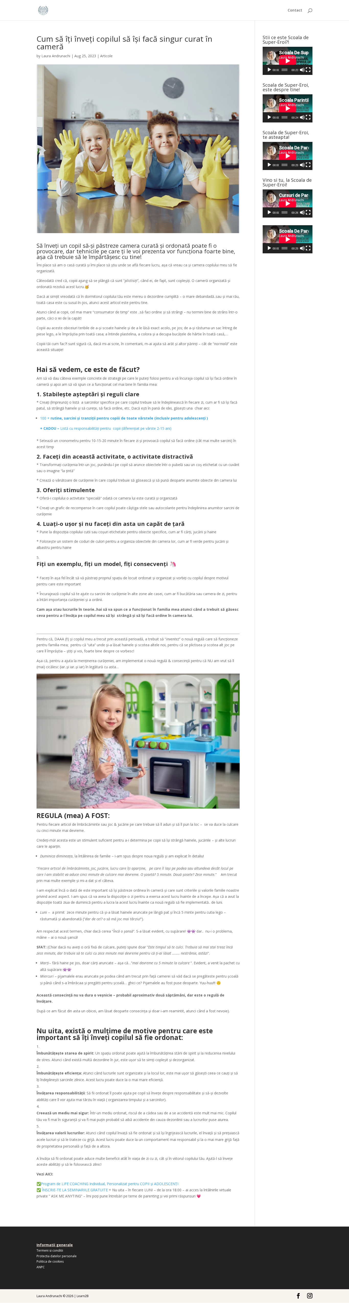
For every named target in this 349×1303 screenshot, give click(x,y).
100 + (45, 418)
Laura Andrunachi (55, 55)
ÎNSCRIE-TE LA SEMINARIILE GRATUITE (74, 1189)
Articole (106, 55)
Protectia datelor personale (57, 1256)
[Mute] (302, 69)
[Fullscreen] (308, 69)
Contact (295, 10)
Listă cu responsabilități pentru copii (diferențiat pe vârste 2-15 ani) (115, 428)
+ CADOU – (50, 428)
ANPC (41, 1267)
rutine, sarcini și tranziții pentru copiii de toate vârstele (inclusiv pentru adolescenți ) (129, 418)
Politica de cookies (50, 1261)
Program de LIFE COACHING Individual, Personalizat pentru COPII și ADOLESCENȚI (109, 1183)
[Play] (269, 69)
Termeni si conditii (50, 1250)
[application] (287, 61)
